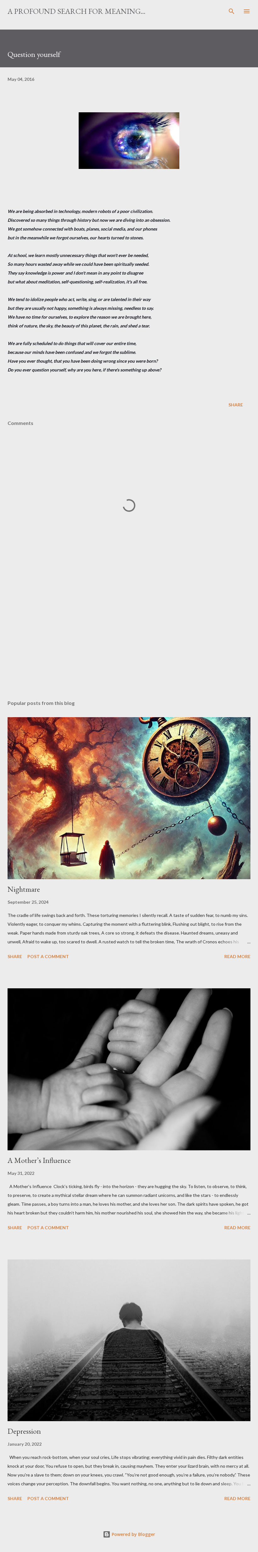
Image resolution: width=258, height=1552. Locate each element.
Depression (24, 1431)
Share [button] (235, 404)
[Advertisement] (129, 636)
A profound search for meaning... (76, 11)
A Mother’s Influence (39, 1160)
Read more (237, 956)
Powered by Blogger (132, 1534)
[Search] (231, 11)
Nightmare (24, 889)
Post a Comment (48, 956)
